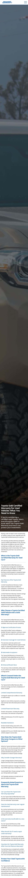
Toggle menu (25, 2)
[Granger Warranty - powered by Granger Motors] (8, 3)
